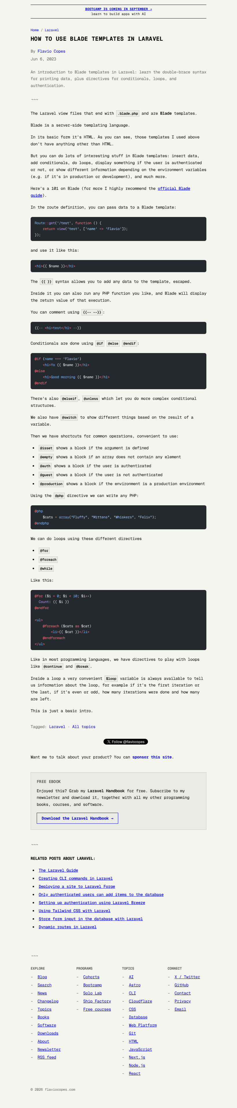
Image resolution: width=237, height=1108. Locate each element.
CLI (132, 993)
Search (44, 985)
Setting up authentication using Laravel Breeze (92, 902)
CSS (132, 1009)
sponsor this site (152, 757)
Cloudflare (140, 1001)
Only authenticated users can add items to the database (101, 894)
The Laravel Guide (58, 870)
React (134, 1073)
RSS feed (47, 1057)
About (43, 1041)
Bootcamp (92, 985)
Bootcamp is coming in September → (118, 9)
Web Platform (143, 1025)
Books (43, 1017)
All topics (83, 726)
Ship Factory (97, 1001)
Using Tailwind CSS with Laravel (74, 910)
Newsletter (49, 1049)
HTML (133, 1041)
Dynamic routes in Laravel (68, 926)
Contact (183, 993)
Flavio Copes (51, 51)
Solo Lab (92, 993)
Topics (44, 1009)
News (42, 993)
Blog (42, 976)
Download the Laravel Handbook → (77, 818)
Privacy (183, 1001)
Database (138, 1017)
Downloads (48, 1033)
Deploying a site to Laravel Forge (77, 886)
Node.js (137, 1065)
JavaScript (140, 1049)
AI (131, 976)
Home (35, 30)
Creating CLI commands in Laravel (76, 878)
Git (132, 1033)
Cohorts (91, 976)
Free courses (97, 1009)
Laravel (52, 30)
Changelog (48, 1001)
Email (180, 1009)
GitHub (181, 985)
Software (47, 1025)
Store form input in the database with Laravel (91, 918)
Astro (134, 985)
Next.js (137, 1057)
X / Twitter (187, 976)
